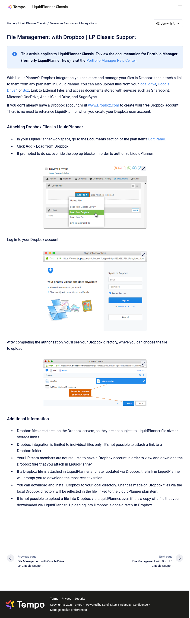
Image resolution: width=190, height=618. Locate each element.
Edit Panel (156, 139)
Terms (54, 598)
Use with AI (168, 23)
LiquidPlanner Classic (50, 7)
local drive (147, 84)
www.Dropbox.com (103, 105)
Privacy (66, 598)
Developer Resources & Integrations (73, 23)
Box (26, 90)
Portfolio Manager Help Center (111, 60)
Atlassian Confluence (134, 604)
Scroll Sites (109, 604)
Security (79, 598)
